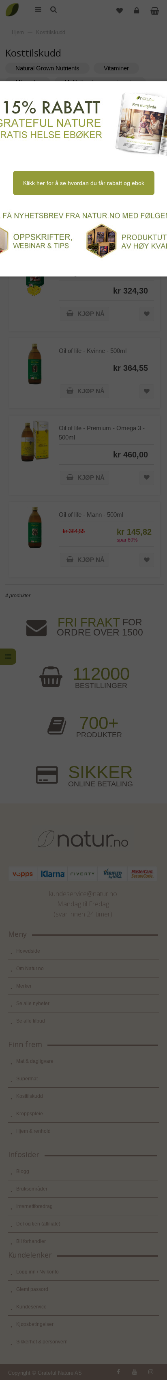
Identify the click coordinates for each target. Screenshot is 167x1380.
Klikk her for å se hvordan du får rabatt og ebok (83, 183)
